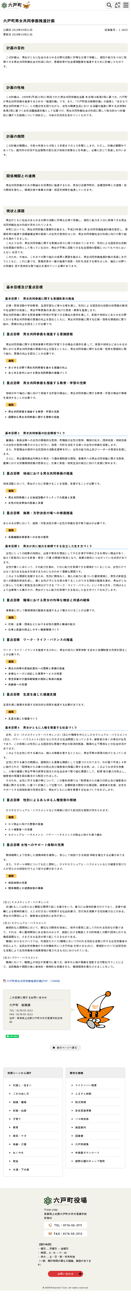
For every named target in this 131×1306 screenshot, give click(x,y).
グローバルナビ (125, 5)
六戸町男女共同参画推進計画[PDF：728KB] (33, 981)
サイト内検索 (109, 5)
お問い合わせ (66, 1274)
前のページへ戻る (67, 1047)
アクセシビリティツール (117, 5)
